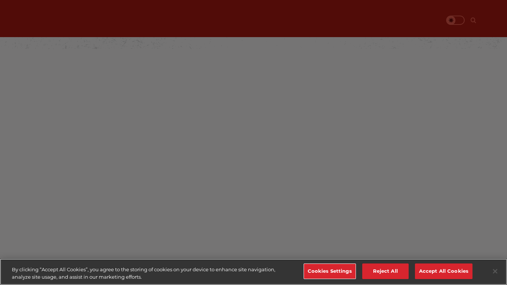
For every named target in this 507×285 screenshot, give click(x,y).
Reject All (385, 271)
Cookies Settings (330, 271)
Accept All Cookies (443, 271)
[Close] (495, 271)
